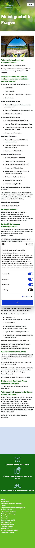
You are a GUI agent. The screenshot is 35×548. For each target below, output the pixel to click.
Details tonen (26, 297)
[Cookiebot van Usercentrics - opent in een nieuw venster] (25, 244)
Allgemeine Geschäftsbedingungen (13, 508)
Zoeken (3, 505)
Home (3, 499)
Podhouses (5, 501)
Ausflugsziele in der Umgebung (11, 503)
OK (18, 302)
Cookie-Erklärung (7, 510)
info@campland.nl (7, 524)
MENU (31, 4)
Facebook (4, 518)
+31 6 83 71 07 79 (7, 526)
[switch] (30, 279)
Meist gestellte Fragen (8, 514)
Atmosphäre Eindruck (8, 512)
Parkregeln (5, 516)
